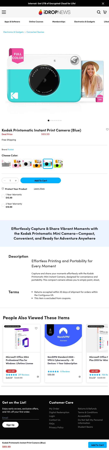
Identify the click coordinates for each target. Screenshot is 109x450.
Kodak (11, 149)
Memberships (58, 21)
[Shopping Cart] (104, 12)
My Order (54, 408)
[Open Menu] (4, 12)
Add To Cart (40, 180)
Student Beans (85, 426)
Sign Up (10, 424)
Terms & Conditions (88, 412)
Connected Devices (35, 31)
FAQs (51, 423)
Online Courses (36, 21)
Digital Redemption (59, 412)
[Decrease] (5, 180)
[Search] (99, 12)
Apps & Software (12, 21)
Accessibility (84, 415)
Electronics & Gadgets (84, 21)
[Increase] (16, 180)
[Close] (103, 3)
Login (52, 415)
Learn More (39, 188)
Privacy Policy (56, 427)
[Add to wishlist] (107, 129)
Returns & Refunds (87, 408)
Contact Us (54, 419)
